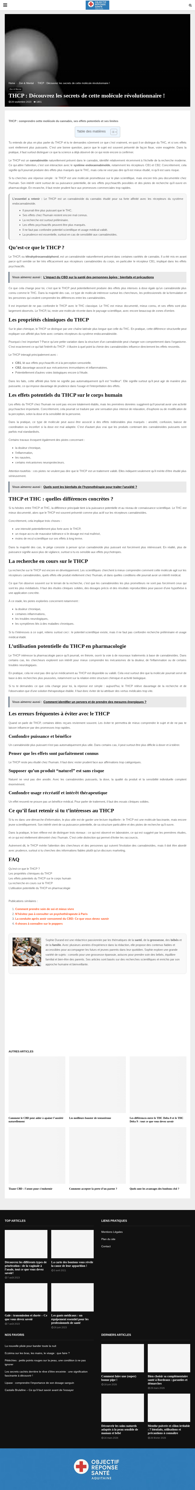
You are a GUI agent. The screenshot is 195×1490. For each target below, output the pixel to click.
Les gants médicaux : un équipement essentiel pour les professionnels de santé (70, 1319)
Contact (106, 1246)
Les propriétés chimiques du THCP (30, 873)
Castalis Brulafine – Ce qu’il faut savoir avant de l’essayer (39, 1390)
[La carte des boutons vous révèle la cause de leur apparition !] (72, 1244)
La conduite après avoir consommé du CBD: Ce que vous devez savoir (62, 918)
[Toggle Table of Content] (112, 132)
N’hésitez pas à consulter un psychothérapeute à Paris (51, 914)
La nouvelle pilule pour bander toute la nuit (30, 1345)
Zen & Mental (15, 89)
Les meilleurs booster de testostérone (90, 1118)
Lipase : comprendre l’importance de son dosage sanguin (39, 1382)
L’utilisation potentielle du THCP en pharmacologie (39, 888)
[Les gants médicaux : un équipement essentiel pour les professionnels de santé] (72, 1297)
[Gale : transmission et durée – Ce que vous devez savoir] (26, 1297)
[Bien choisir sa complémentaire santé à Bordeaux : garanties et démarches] (169, 1358)
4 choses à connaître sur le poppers (39, 923)
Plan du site (108, 1239)
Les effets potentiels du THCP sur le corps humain (40, 878)
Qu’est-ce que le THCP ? (24, 868)
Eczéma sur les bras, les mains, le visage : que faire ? (37, 1353)
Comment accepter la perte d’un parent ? (93, 1188)
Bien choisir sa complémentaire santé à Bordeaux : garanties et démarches (168, 1380)
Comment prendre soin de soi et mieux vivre (44, 909)
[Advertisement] (97, 1010)
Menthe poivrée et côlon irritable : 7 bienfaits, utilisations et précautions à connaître (169, 1429)
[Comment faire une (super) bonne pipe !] (122, 1358)
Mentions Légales (112, 1231)
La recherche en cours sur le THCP (31, 883)
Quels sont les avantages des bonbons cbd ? (154, 1188)
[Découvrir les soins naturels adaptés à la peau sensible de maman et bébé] (122, 1408)
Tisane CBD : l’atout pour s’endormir (30, 1188)
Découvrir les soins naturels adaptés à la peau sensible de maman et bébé (119, 1429)
